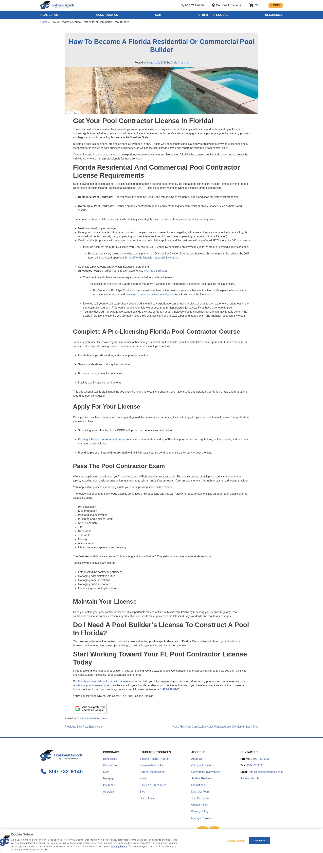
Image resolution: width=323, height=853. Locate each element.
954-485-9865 (255, 765)
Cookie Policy (199, 804)
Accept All (259, 840)
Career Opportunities (152, 771)
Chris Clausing (180, 62)
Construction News (88, 718)
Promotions (198, 785)
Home (44, 22)
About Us (196, 758)
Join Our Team (200, 798)
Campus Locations (202, 765)
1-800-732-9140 (169, 689)
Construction (107, 14)
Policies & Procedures (153, 785)
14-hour (129, 257)
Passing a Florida (104, 439)
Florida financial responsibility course (156, 257)
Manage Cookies (201, 818)
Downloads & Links (151, 765)
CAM (158, 14)
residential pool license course (91, 685)
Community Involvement (205, 771)
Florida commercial (90, 681)
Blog (142, 791)
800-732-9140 (194, 5)
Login (275, 5)
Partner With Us (249, 778)
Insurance (109, 785)
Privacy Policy (199, 811)
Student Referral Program (155, 758)
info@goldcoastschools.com (266, 771)
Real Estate (49, 14)
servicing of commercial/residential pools (149, 294)
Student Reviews (201, 778)
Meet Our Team (200, 791)
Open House (147, 798)
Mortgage (108, 778)
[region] (161, 841)
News (104, 718)
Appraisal (109, 791)
